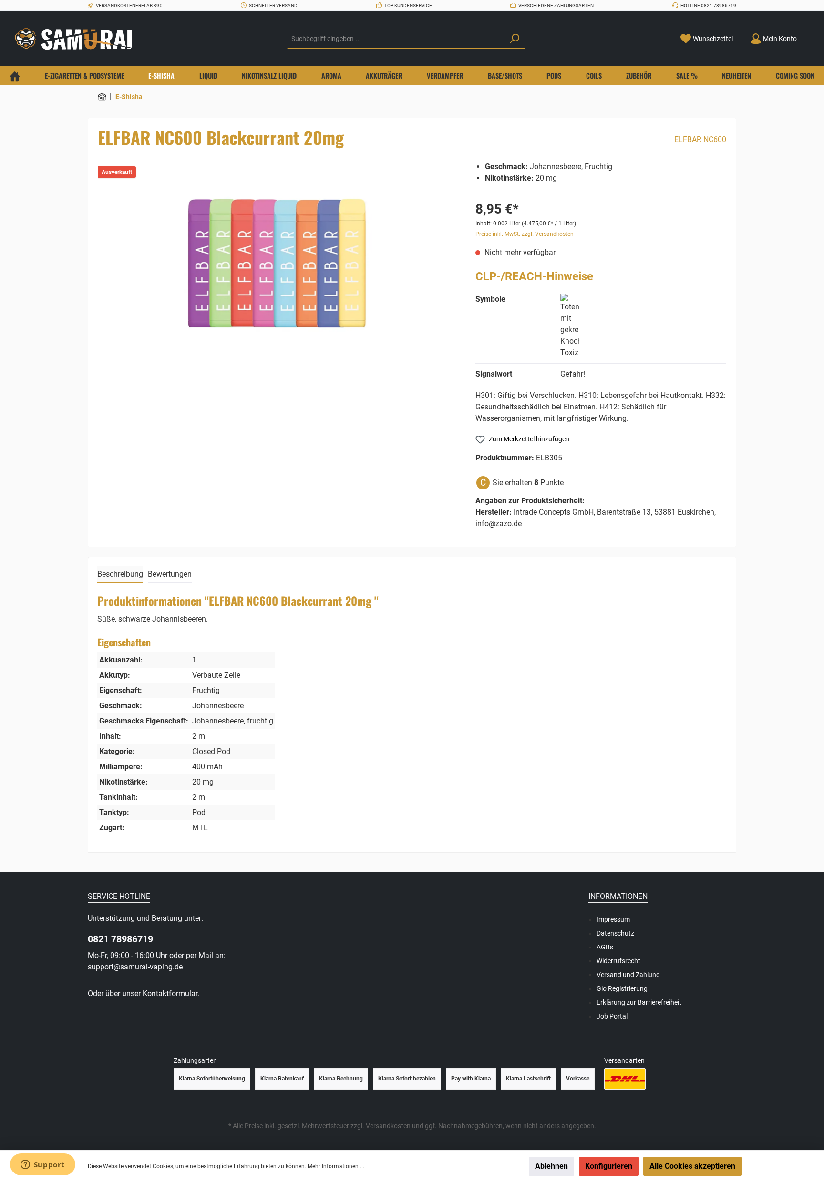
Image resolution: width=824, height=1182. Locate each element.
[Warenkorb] (811, 35)
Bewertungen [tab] (170, 574)
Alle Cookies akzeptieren (692, 1166)
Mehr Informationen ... (336, 1166)
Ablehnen (551, 1166)
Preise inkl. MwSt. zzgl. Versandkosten (524, 234)
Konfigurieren (608, 1166)
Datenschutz (615, 933)
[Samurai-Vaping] (102, 97)
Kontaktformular (170, 993)
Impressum (613, 919)
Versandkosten (388, 1126)
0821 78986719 (120, 939)
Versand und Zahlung (628, 974)
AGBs (605, 947)
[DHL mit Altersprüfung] (625, 1079)
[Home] (15, 75)
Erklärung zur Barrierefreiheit (639, 1002)
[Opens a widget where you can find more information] (42, 1165)
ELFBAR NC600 (700, 139)
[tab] (120, 574)
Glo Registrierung (622, 988)
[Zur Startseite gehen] (76, 39)
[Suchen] (514, 39)
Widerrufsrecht (618, 961)
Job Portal (612, 1016)
